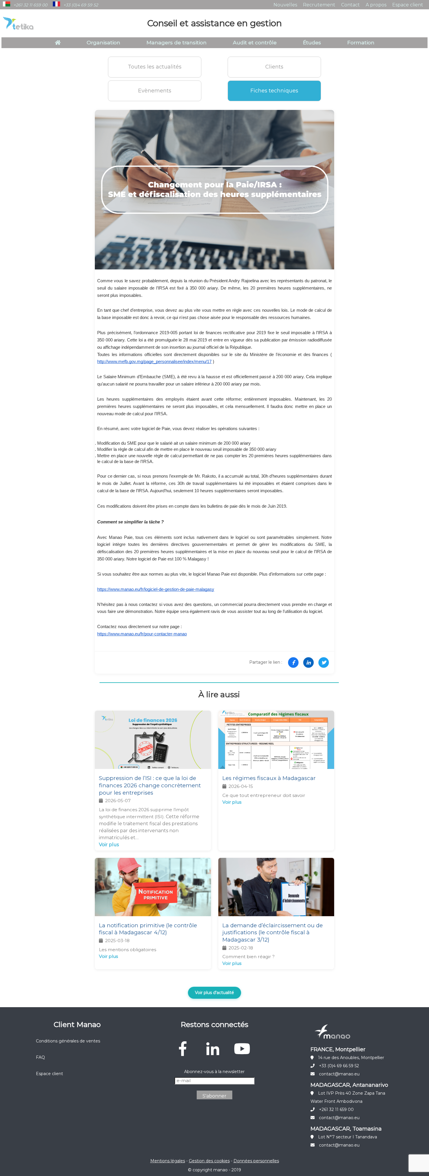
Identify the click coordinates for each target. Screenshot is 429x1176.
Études (312, 42)
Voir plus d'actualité (214, 992)
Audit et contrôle (255, 42)
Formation (360, 42)
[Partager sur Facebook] (293, 662)
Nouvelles (285, 5)
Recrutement (319, 5)
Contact (350, 5)
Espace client (407, 5)
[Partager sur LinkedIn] (308, 662)
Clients (274, 67)
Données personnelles (256, 1160)
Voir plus (109, 844)
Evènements (154, 90)
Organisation (103, 42)
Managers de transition (177, 42)
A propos (376, 5)
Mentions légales (167, 1160)
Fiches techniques (274, 90)
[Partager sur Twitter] (323, 662)
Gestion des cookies (209, 1160)
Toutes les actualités (155, 67)
